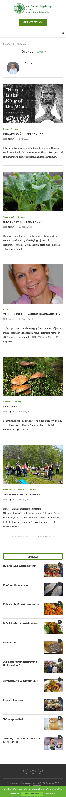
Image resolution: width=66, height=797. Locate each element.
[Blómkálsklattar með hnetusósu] (53, 628)
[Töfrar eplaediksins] (53, 724)
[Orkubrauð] (53, 647)
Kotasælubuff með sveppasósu (21, 604)
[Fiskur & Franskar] (53, 705)
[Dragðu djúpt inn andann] (33, 103)
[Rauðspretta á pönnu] (53, 589)
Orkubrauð (9, 642)
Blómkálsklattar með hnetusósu (21, 623)
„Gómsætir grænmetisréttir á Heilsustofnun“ (20, 663)
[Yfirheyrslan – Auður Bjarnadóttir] (33, 284)
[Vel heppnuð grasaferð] (33, 464)
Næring (18, 402)
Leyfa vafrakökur (32, 793)
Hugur (16, 129)
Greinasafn (7, 309)
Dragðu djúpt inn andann (23, 133)
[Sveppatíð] (33, 376)
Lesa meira (50, 794)
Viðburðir (32, 490)
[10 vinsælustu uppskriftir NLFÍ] (53, 685)
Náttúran (21, 217)
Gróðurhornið (8, 217)
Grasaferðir (7, 490)
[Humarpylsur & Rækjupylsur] (53, 570)
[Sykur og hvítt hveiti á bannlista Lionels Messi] (53, 743)
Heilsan (6, 129)
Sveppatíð (11, 406)
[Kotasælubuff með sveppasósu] (53, 609)
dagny (28, 63)
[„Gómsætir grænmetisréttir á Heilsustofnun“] (53, 666)
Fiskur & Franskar (13, 700)
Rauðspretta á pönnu (15, 585)
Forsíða (6, 44)
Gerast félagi (33, 22)
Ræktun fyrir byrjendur (22, 221)
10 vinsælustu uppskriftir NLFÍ (20, 681)
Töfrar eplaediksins (14, 719)
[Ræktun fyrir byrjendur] (33, 191)
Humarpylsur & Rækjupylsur (19, 565)
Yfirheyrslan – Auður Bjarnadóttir (31, 314)
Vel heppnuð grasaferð (22, 494)
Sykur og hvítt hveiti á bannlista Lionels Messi (21, 740)
